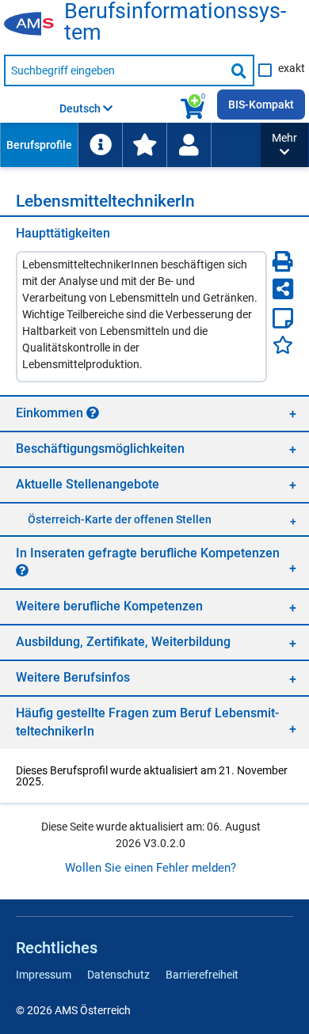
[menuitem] (39, 145)
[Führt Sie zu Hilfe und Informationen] (100, 145)
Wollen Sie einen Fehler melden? (150, 868)
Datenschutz (118, 974)
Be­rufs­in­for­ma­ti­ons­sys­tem (175, 22)
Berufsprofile (39, 145)
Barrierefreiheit (202, 974)
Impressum (43, 974)
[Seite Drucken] (283, 261)
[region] (154, 413)
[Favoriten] (283, 345)
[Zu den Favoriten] (144, 145)
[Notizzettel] (283, 318)
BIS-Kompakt (261, 104)
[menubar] (130, 145)
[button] (284, 145)
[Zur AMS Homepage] (34, 24)
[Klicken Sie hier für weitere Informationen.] (92, 412)
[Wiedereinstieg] (188, 145)
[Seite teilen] (283, 289)
